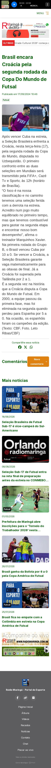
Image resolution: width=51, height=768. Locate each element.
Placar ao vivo (25, 749)
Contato (25, 737)
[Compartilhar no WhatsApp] (31, 347)
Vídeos (25, 719)
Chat (25, 743)
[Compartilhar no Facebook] (20, 347)
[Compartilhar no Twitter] (25, 347)
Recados (25, 725)
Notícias (25, 731)
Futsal (6, 100)
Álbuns (25, 713)
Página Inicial (25, 706)
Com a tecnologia (22, 763)
